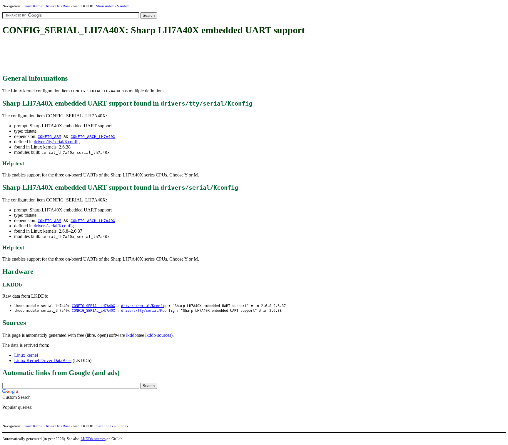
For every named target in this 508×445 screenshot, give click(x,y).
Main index (105, 6)
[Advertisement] (109, 55)
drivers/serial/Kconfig (54, 225)
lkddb (131, 335)
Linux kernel (26, 355)
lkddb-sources (158, 335)
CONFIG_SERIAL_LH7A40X (93, 306)
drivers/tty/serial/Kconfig (57, 141)
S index (123, 6)
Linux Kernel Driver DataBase (46, 6)
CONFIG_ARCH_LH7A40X (93, 136)
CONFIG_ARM (49, 136)
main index (104, 426)
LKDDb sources (93, 438)
